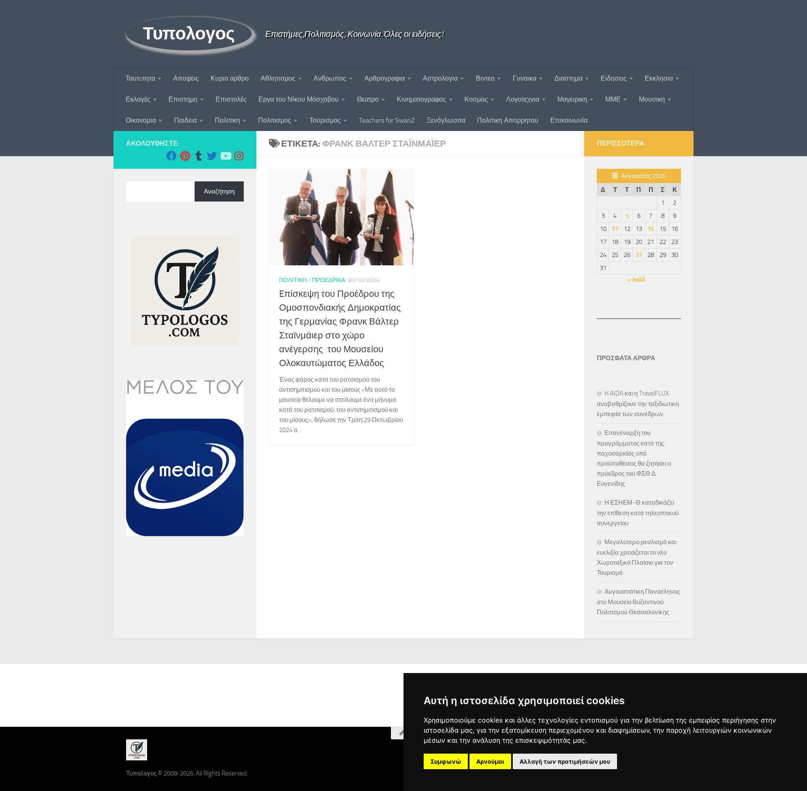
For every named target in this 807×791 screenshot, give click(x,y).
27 (639, 255)
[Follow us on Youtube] (225, 156)
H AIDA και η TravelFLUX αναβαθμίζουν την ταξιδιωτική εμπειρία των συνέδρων (638, 404)
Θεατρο (368, 99)
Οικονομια (141, 120)
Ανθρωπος (330, 78)
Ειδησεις (614, 78)
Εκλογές (138, 99)
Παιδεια (185, 120)
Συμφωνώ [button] (445, 761)
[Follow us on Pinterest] (185, 156)
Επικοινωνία (569, 120)
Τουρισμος (325, 120)
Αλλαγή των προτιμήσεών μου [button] (565, 761)
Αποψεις (186, 78)
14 (650, 229)
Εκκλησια (659, 78)
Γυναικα (524, 78)
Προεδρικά (328, 280)
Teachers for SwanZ (387, 120)
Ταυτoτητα (140, 78)
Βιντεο (485, 78)
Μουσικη (652, 99)
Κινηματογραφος (421, 99)
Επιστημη (183, 99)
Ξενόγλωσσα (446, 120)
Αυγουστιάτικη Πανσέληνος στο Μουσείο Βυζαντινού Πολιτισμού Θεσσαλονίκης (638, 602)
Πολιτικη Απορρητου (507, 120)
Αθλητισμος (278, 78)
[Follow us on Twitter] (212, 156)
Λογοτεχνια (522, 99)
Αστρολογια (440, 78)
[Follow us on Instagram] (239, 156)
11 (615, 229)
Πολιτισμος (274, 120)
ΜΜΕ (613, 99)
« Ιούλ (636, 279)
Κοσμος (476, 99)
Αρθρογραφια (384, 78)
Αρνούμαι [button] (490, 761)
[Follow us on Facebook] (171, 156)
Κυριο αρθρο (230, 78)
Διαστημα (568, 78)
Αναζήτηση (219, 191)
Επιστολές (231, 99)
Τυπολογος (189, 33)
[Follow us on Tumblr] (198, 156)
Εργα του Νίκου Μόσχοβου (298, 99)
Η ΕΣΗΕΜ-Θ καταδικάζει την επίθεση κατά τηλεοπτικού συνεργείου (638, 513)
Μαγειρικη (572, 99)
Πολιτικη (227, 120)
